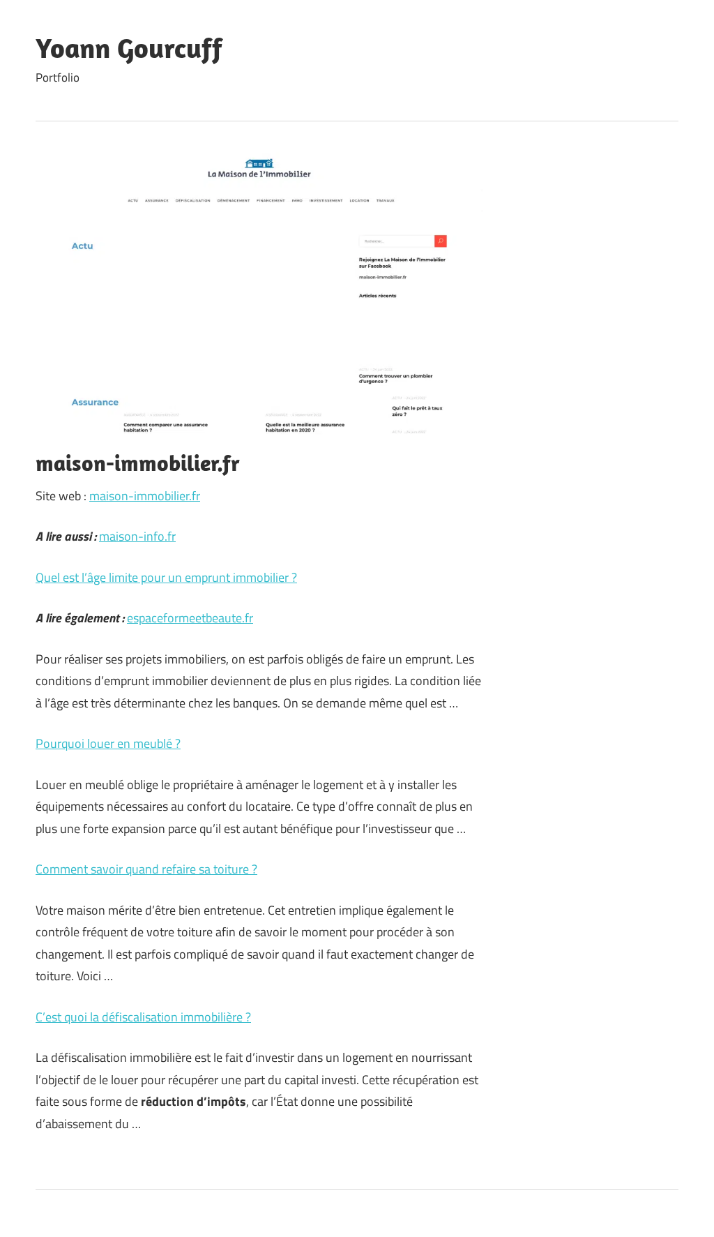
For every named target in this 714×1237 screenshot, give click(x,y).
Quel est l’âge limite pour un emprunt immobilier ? (166, 577)
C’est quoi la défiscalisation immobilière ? (143, 1016)
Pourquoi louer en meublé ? (108, 743)
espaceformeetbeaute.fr (190, 617)
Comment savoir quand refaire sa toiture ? (146, 869)
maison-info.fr (137, 536)
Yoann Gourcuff (129, 47)
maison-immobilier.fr (144, 495)
